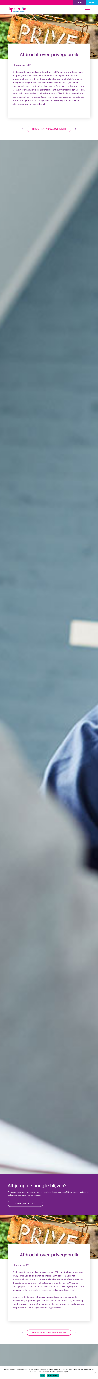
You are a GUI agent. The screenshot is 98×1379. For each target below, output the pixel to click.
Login (91, 2)
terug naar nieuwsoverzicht (49, 129)
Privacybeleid (53, 1375)
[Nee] (95, 1373)
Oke (42, 1375)
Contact (79, 2)
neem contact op (25, 1203)
